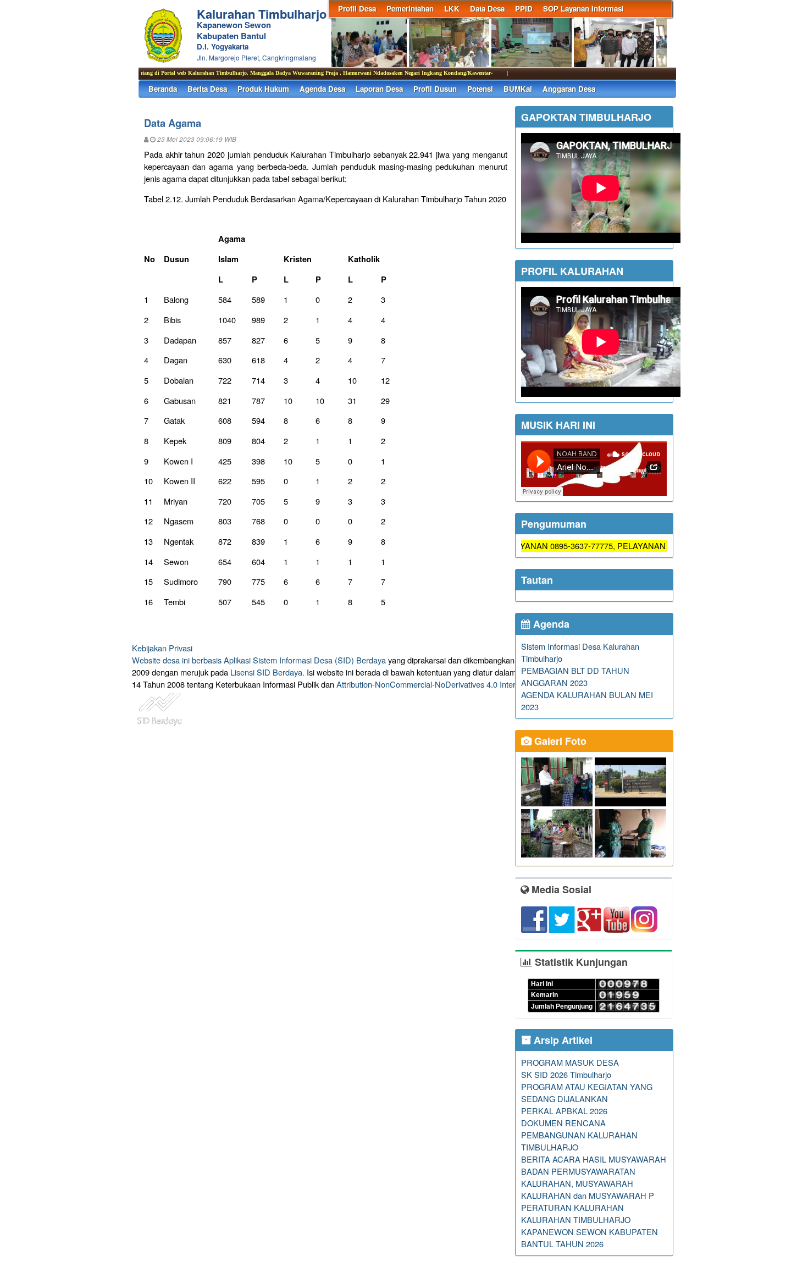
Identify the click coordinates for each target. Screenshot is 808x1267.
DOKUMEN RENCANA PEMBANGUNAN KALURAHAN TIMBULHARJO (579, 1135)
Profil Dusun (435, 89)
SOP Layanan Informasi (583, 8)
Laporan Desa (379, 89)
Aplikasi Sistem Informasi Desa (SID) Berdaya (305, 660)
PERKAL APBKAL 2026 (564, 1110)
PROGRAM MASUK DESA (570, 1062)
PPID (524, 8)
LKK (452, 8)
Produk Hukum (263, 89)
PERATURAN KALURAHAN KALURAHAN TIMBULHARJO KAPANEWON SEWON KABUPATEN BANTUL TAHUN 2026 (589, 1225)
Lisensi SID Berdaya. (267, 672)
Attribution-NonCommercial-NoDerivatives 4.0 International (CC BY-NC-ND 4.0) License (491, 684)
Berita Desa (207, 89)
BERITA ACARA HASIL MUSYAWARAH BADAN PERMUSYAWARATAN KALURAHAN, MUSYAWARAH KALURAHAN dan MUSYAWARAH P (593, 1177)
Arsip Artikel (562, 1040)
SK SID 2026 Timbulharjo (566, 1074)
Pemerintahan (410, 8)
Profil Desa (357, 8)
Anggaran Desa (569, 89)
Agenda (549, 624)
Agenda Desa (322, 89)
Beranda (162, 89)
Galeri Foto (559, 741)
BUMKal (517, 89)
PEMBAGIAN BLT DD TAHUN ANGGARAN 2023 (575, 676)
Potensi (480, 89)
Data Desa (487, 8)
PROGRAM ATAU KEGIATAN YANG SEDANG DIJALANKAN (586, 1092)
